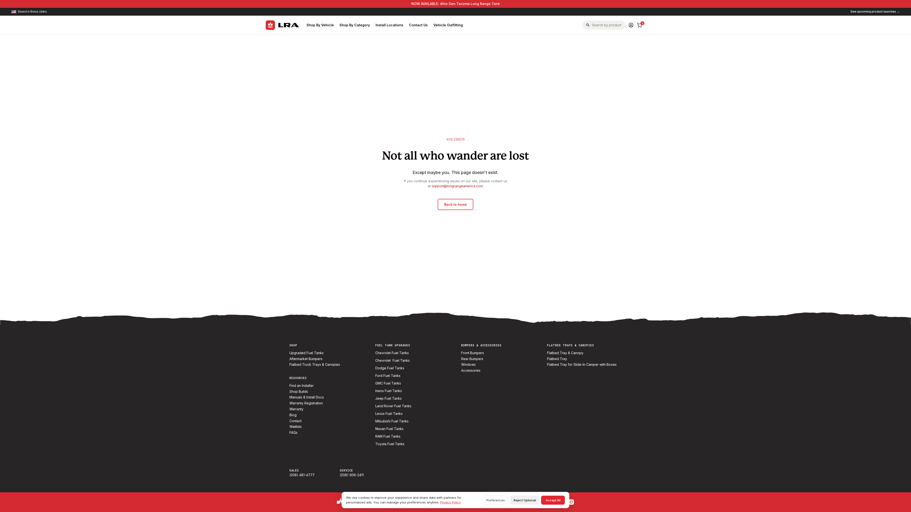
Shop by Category (354, 25)
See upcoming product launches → (875, 11)
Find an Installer (301, 386)
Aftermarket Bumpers (305, 359)
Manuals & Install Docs (306, 397)
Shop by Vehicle (320, 25)
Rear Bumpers (472, 359)
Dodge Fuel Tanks (389, 368)
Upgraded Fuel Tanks (306, 353)
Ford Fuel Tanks (387, 376)
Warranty (296, 409)
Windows (468, 364)
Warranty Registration (306, 403)
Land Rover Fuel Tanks (393, 406)
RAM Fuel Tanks (387, 436)
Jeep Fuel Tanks (388, 398)
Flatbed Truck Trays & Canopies (314, 364)
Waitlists (295, 427)
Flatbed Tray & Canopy (565, 353)
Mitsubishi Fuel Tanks (392, 421)
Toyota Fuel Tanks (389, 444)
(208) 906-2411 (352, 475)
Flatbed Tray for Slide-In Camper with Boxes (582, 364)
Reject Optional (525, 500)
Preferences (495, 500)
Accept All (553, 500)
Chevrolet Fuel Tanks (392, 353)
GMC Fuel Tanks (388, 383)
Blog (293, 415)
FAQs (293, 432)
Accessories (470, 370)
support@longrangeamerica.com (457, 186)
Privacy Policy (450, 502)
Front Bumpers (472, 353)
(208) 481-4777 (302, 475)
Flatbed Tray (557, 359)
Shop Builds (298, 391)
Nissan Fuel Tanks (389, 429)
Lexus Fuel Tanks (389, 414)
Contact (295, 421)
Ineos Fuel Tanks (388, 391)
